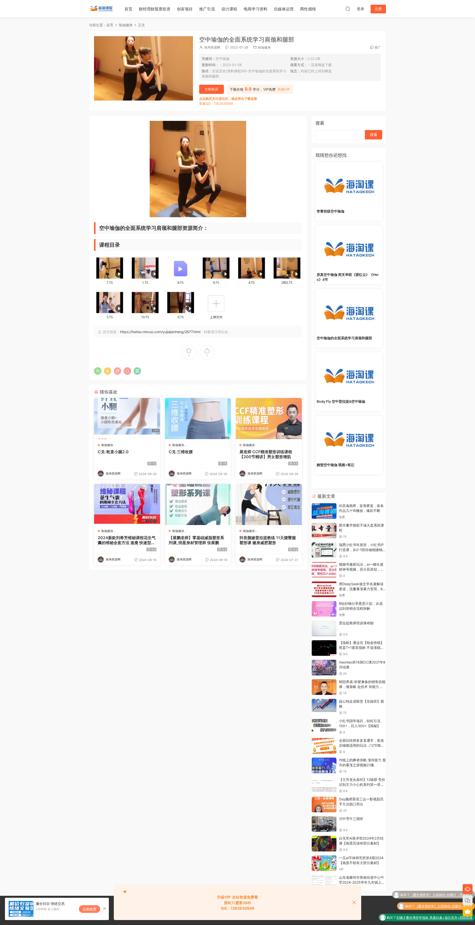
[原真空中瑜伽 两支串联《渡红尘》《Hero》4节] (348, 248)
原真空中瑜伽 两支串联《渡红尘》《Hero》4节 (348, 277)
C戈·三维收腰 (181, 451)
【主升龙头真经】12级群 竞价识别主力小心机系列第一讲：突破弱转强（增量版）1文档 (362, 784)
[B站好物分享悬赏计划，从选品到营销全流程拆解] (324, 609)
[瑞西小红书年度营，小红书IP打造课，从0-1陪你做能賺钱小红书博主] (324, 550)
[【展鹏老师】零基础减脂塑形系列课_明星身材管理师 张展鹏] (198, 504)
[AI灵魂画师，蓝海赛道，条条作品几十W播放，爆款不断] (324, 511)
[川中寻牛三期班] (324, 824)
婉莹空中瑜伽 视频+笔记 (335, 465)
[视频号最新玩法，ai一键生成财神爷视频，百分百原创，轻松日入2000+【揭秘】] (324, 570)
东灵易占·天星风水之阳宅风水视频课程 (445, 919)
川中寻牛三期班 (351, 819)
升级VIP (284, 89)
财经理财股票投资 (154, 8)
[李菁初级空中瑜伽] (348, 184)
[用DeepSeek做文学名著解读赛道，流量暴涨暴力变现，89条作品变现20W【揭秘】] (324, 589)
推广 (378, 47)
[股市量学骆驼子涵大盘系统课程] (324, 530)
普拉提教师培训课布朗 (356, 623)
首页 (128, 8)
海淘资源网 (212, 47)
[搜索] (347, 8)
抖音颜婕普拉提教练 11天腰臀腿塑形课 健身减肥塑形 (267, 540)
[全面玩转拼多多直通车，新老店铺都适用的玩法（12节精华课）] (324, 746)
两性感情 (308, 8)
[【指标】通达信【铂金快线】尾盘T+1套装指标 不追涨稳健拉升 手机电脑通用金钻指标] (324, 648)
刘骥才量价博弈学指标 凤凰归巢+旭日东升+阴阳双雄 (434, 908)
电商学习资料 (255, 8)
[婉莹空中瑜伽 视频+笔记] (348, 438)
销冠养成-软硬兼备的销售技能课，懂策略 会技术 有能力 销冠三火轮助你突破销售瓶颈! (362, 686)
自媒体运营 (284, 8)
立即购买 (211, 89)
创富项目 (185, 8)
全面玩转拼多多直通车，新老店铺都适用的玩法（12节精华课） (361, 745)
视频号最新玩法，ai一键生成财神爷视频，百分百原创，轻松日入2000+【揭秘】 (361, 569)
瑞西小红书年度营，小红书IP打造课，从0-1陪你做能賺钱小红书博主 (362, 549)
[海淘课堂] (101, 8)
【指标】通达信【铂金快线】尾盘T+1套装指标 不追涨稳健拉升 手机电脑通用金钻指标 (361, 647)
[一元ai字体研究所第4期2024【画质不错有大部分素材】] (324, 863)
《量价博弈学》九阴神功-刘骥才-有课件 (444, 896)
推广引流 (207, 8)
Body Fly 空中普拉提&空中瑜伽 (341, 401)
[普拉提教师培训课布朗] (324, 628)
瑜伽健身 (264, 47)
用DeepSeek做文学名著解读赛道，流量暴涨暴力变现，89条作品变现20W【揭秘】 (362, 589)
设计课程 (229, 8)
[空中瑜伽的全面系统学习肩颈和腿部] (348, 311)
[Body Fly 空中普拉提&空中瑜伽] (348, 374)
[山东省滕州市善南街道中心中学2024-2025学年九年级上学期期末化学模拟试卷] (324, 883)
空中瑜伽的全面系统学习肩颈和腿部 (344, 338)
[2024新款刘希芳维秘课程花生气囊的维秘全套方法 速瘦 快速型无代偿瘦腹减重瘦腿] (127, 504)
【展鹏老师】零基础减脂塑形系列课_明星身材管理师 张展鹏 (196, 540)
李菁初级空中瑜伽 (330, 211)
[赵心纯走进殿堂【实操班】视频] (324, 706)
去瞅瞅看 (89, 909)
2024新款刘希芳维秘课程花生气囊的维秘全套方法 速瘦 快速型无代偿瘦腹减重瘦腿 (127, 540)
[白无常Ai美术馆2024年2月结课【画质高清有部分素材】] (324, 843)
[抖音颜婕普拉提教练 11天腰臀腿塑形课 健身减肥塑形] (269, 504)
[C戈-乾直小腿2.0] (127, 418)
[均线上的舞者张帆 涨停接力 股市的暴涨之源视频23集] (324, 765)
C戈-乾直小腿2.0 (113, 451)
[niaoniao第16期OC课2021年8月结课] (324, 667)
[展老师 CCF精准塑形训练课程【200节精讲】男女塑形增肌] (269, 418)
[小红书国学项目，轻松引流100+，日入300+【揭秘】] (324, 726)
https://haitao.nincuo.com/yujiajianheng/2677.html (160, 332)
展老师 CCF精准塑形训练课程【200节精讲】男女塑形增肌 (265, 454)
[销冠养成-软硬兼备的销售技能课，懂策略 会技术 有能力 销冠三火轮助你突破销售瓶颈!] (324, 687)
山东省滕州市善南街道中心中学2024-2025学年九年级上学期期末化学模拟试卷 (362, 882)
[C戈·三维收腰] (198, 418)
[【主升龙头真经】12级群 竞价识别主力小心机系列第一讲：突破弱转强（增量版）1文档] (324, 785)
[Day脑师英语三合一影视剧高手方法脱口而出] (324, 804)
